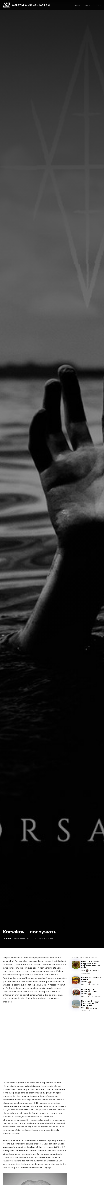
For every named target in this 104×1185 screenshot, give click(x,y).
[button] (97, 5)
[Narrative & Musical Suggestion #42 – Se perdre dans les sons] (76, 964)
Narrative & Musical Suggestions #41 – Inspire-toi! (90, 1003)
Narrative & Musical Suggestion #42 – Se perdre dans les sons (90, 964)
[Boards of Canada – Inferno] (76, 980)
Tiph (34, 938)
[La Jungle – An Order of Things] (76, 992)
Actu (83, 970)
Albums (7, 938)
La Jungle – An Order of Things (89, 990)
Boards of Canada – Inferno (91, 978)
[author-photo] (88, 970)
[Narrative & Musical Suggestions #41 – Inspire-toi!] (76, 1004)
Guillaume (94, 971)
